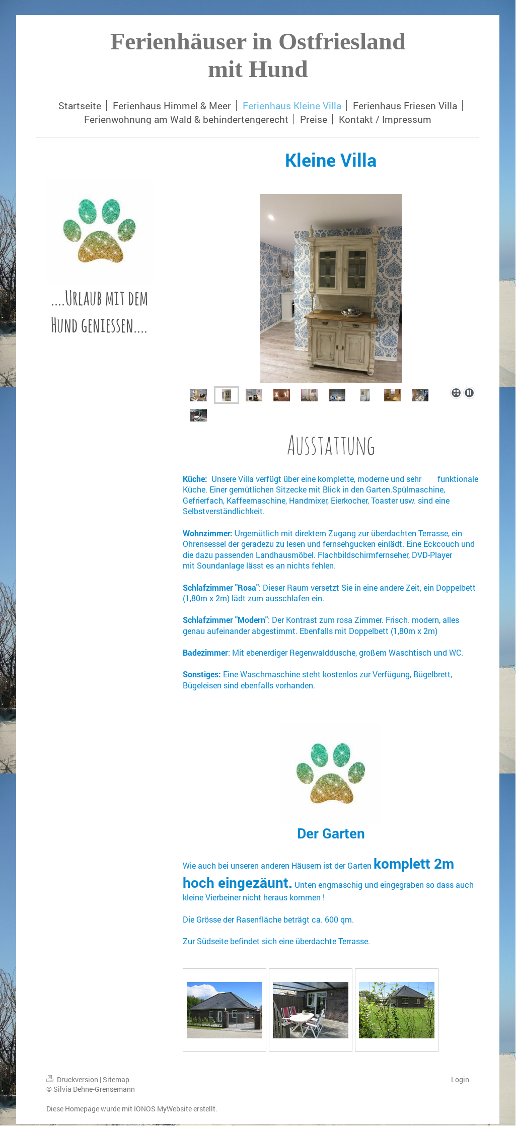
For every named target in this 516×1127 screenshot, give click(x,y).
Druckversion (77, 1079)
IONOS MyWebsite (163, 1108)
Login (460, 1079)
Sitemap (116, 1079)
